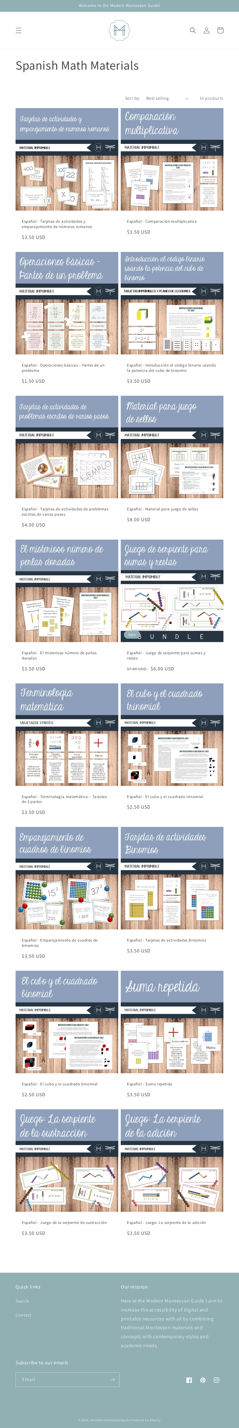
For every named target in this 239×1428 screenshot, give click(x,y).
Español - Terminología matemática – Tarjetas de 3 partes (64, 799)
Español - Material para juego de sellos (162, 509)
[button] (19, 30)
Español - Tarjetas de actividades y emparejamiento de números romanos (57, 224)
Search (22, 1301)
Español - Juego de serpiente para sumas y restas (166, 655)
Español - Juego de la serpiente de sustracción (64, 1222)
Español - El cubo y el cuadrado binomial (60, 1084)
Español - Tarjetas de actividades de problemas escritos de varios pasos (65, 512)
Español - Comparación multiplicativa (162, 221)
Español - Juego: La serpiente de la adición (166, 1222)
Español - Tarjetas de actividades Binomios (166, 940)
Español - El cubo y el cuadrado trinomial (165, 796)
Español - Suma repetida (149, 1084)
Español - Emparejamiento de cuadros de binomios (60, 943)
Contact (23, 1315)
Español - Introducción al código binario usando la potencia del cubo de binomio (171, 368)
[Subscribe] (112, 1379)
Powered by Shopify (146, 1420)
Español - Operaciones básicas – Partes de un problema (63, 368)
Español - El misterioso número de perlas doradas (59, 655)
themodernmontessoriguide (110, 1420)
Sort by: (132, 98)
